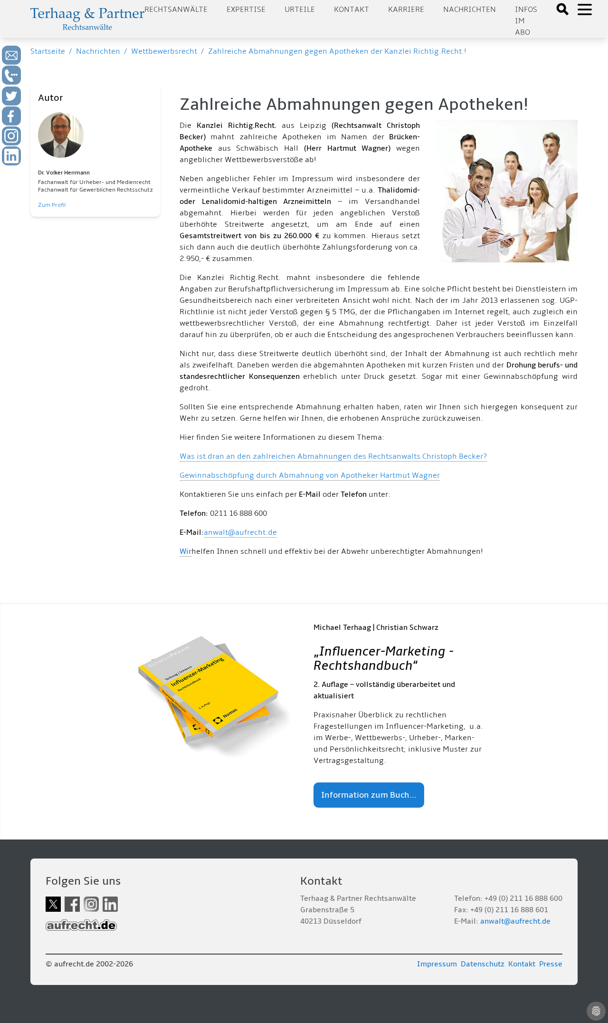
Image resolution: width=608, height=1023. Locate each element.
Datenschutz (482, 964)
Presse (550, 964)
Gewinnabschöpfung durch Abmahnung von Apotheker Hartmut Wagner (310, 475)
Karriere (406, 9)
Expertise (246, 9)
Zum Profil (52, 205)
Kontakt (351, 9)
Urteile (300, 9)
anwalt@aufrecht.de (240, 532)
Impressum (437, 964)
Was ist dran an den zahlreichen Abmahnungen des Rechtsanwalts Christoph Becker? (333, 456)
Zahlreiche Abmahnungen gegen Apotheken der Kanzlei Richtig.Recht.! (337, 51)
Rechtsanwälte (176, 9)
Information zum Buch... (369, 795)
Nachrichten (469, 9)
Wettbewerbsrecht (164, 51)
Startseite (47, 51)
